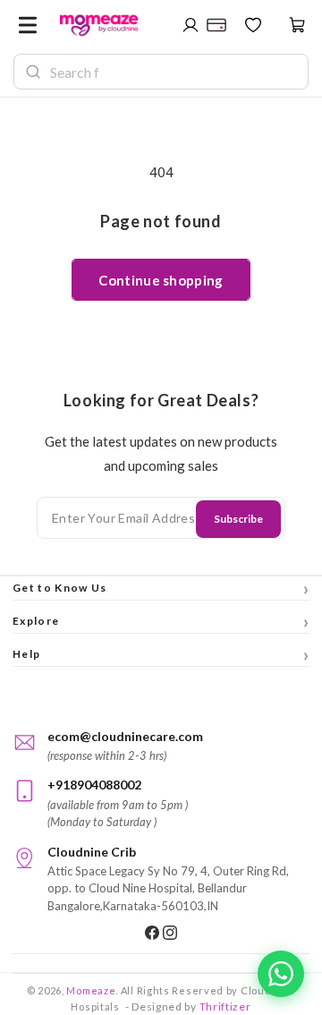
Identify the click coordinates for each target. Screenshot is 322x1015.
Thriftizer (225, 1006)
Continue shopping (160, 280)
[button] (28, 25)
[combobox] (173, 72)
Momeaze (90, 990)
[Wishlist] (253, 25)
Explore (161, 621)
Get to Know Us (161, 588)
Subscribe (238, 518)
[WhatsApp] (281, 974)
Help (161, 654)
